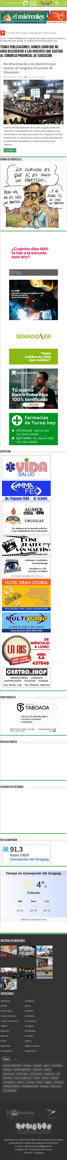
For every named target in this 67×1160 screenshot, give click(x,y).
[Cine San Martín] (26, 545)
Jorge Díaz (8, 1078)
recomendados (36, 1074)
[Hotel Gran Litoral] (26, 595)
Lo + (26, 1059)
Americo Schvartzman (12, 1065)
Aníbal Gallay (22, 1074)
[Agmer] (26, 518)
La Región (29, 1026)
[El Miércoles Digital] (33, 16)
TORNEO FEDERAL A (12, 1086)
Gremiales (29, 1001)
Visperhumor (31, 1051)
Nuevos (16, 1059)
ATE (58, 1074)
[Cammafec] (26, 490)
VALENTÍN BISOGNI (30, 1086)
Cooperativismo (8, 1016)
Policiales (29, 1036)
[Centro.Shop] (26, 677)
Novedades (41, 77)
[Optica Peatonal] (26, 567)
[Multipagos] (26, 622)
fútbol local (55, 1086)
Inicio (3, 38)
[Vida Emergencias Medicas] (26, 467)
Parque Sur (49, 1074)
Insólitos (29, 1011)
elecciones (58, 1082)
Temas (6, 1059)
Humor (28, 1006)
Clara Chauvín (9, 1082)
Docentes (30, 1082)
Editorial (4, 1036)
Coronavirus (57, 1065)
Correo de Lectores (10, 1021)
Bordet (37, 1078)
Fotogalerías (6, 1051)
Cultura (4, 1026)
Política (28, 1041)
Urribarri (54, 1078)
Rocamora (8, 1070)
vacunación (37, 1070)
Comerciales (6, 1011)
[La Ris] (26, 650)
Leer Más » (10, 150)
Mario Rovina (9, 1074)
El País (3, 1041)
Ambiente (5, 1001)
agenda (48, 1070)
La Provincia (30, 1021)
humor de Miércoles (23, 1078)
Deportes (5, 1031)
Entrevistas (6, 1046)
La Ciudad (31, 77)
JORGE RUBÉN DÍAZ (22, 1070)
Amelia (4, 1006)
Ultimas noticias (32, 1046)
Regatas (48, 1082)
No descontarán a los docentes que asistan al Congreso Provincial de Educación (30, 68)
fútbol (39, 1082)
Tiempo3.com (39, 919)
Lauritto (20, 1082)
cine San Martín (10, 1091)
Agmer (46, 1065)
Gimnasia (27, 1065)
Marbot (45, 1078)
